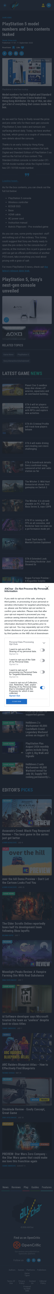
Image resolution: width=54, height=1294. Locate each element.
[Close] (48, 589)
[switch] (42, 650)
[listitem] (27, 643)
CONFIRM (16, 701)
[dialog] (27, 647)
